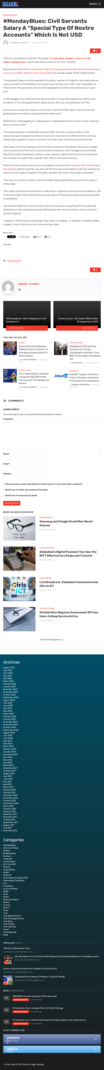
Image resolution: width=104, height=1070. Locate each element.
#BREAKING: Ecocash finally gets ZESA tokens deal (34, 996)
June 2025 (8, 706)
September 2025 (11, 697)
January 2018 (9, 811)
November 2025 (10, 692)
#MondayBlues (9, 845)
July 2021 (7, 776)
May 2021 (7, 782)
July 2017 (7, 828)
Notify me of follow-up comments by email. (26, 490)
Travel (6, 929)
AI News (6, 851)
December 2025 (10, 689)
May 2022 (7, 760)
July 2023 (7, 757)
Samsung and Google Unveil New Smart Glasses (66, 523)
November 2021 (10, 768)
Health (22, 343)
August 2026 (9, 667)
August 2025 (9, 700)
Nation (6, 897)
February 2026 (9, 684)
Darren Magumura (81, 385)
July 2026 (7, 670)
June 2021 (8, 779)
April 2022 (7, 763)
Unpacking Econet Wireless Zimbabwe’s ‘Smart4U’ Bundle (40, 977)
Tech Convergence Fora (13, 918)
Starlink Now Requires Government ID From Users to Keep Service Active (69, 614)
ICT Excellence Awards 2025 (15, 878)
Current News (25, 370)
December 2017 (10, 814)
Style (5, 910)
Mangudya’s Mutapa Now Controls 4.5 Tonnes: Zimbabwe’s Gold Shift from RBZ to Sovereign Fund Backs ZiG (85, 352)
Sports (6, 908)
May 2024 (7, 741)
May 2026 (7, 676)
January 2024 (9, 752)
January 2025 (9, 719)
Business (7, 856)
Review (6, 902)
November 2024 (10, 725)
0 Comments (37, 1000)
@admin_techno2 (20, 43)
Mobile (6, 891)
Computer (74, 371)
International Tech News (14, 880)
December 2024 (10, 722)
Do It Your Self (9, 864)
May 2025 (7, 708)
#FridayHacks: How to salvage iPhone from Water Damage (37, 1008)
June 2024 (8, 738)
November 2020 (10, 798)
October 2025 (9, 695)
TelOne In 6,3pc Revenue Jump (16, 948)
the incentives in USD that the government (49, 69)
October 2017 (9, 820)
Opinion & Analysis (11, 899)
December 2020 (10, 795)
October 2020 (9, 801)
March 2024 (8, 746)
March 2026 (8, 681)
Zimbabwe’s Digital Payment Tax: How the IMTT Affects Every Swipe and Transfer (68, 553)
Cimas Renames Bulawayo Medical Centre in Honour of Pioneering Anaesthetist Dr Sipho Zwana (33, 351)
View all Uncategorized (50, 639)
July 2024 (7, 735)
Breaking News (9, 853)
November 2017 (10, 817)
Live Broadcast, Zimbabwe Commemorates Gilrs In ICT (69, 584)
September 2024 (11, 730)
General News (45, 578)
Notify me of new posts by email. (21, 495)
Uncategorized (10, 15)
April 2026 (7, 678)
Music (5, 894)
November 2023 (10, 754)
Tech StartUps (9, 927)
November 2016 (10, 830)
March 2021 (8, 787)
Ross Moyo (77, 363)
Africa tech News (47, 608)
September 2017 (10, 822)
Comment (8, 419)
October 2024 (9, 727)
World (5, 935)
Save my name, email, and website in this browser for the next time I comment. (44, 484)
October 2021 (9, 771)
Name (6, 454)
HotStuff (7, 875)
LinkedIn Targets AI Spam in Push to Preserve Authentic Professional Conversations (84, 377)
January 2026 (9, 686)
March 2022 (8, 765)
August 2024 (9, 733)
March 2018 (8, 806)
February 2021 (9, 790)
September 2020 (11, 803)
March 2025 (8, 714)
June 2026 (8, 673)
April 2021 (7, 784)
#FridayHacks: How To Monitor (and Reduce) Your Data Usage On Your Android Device (49, 1020)
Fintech (6, 867)
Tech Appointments (12, 916)
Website (7, 474)
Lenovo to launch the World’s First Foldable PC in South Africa (30, 969)
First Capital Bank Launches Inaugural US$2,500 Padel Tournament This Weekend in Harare (34, 378)
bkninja (41, 1064)
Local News (8, 886)
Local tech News (47, 548)
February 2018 (9, 809)
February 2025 (9, 716)
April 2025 (7, 711)
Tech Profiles (8, 924)
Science (6, 905)
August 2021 (8, 773)
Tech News (8, 921)
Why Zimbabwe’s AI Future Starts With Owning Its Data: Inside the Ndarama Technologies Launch (57, 956)
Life (5, 883)
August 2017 (8, 825)
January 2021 (9, 792)
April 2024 (7, 744)
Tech (5, 913)
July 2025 (7, 703)
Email (6, 464)
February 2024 (9, 749)
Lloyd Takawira (28, 360)
